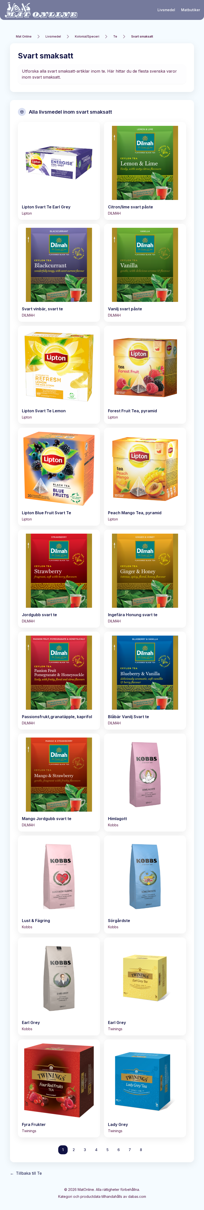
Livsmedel (166, 10)
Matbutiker (190, 10)
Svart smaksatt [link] (142, 36)
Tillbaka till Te (26, 1173)
